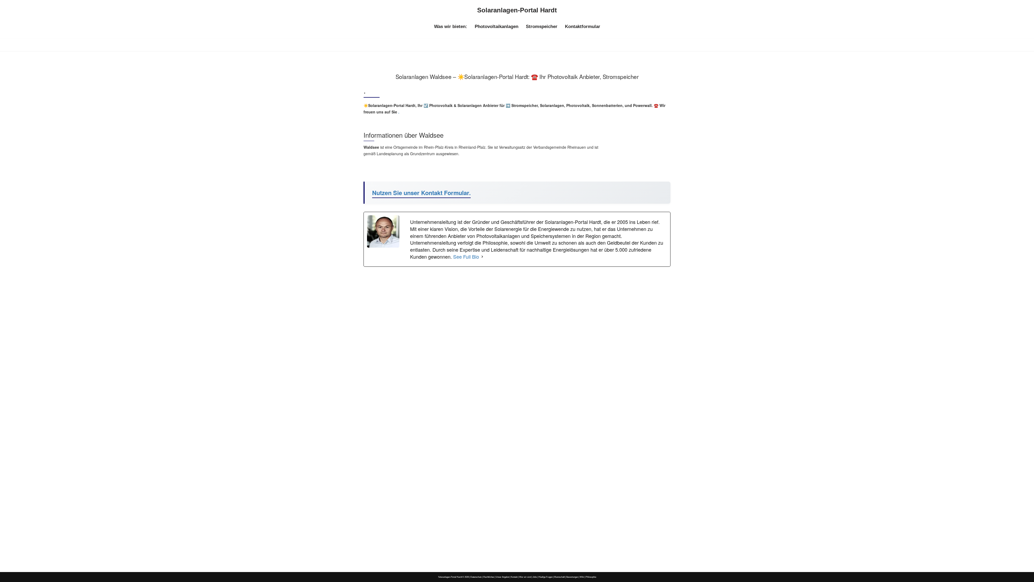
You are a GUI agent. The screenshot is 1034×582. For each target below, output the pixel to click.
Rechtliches (488, 577)
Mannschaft (559, 577)
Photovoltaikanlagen (496, 26)
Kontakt (514, 577)
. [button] (398, 112)
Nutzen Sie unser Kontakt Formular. (421, 192)
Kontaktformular (582, 26)
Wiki (582, 577)
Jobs (535, 577)
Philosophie (591, 577)
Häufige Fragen (546, 577)
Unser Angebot (502, 577)
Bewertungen (572, 577)
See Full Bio (466, 256)
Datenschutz (476, 577)
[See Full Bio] (482, 256)
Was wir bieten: (450, 26)
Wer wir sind (525, 577)
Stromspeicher (541, 26)
